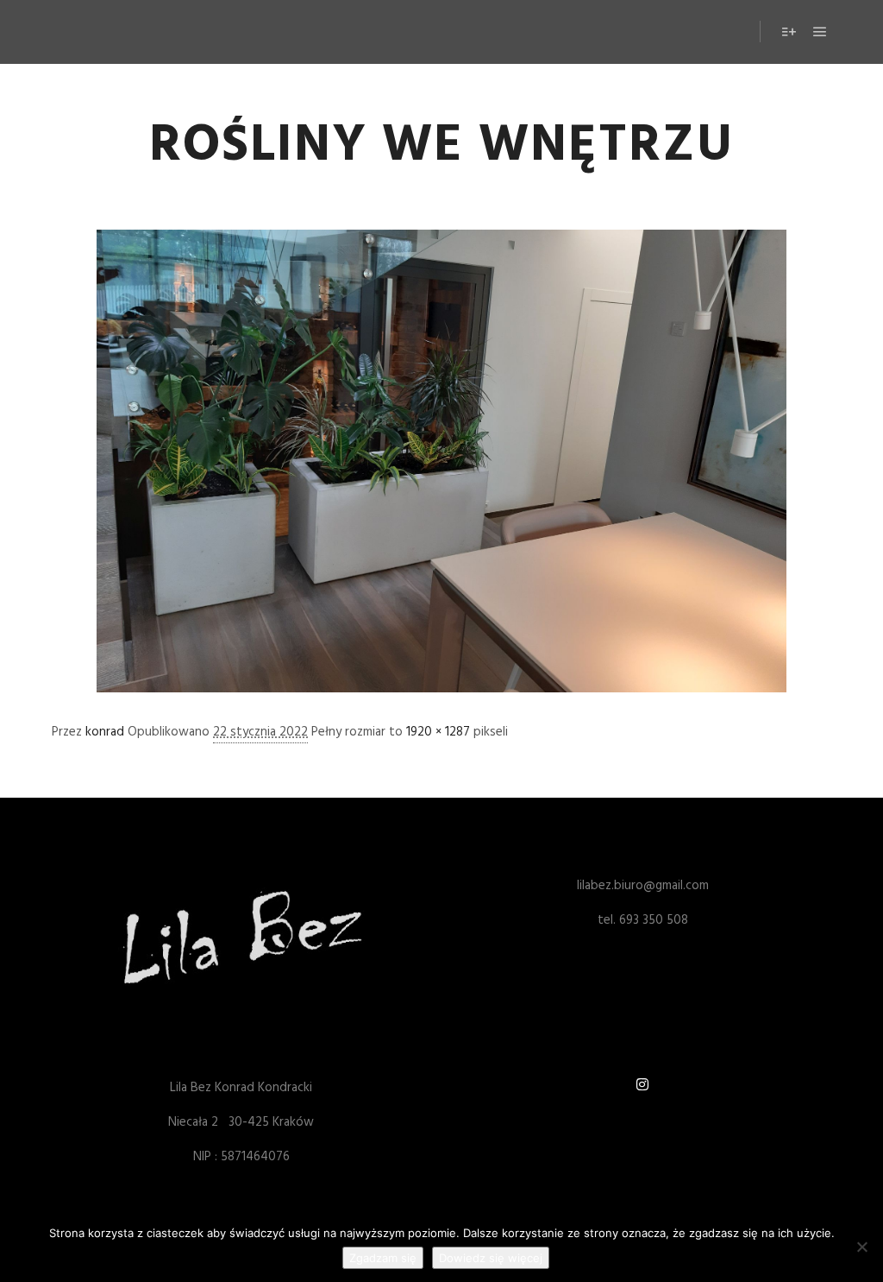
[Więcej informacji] (789, 32)
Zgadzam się (382, 1258)
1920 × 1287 (438, 732)
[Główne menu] (820, 32)
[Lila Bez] (108, 32)
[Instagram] (642, 1084)
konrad (104, 732)
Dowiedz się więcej (490, 1258)
